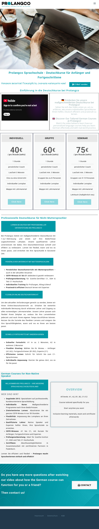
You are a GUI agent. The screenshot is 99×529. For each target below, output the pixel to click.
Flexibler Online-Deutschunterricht (21, 295)
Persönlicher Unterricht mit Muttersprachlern (27, 262)
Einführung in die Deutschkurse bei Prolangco (49, 90)
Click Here (16, 202)
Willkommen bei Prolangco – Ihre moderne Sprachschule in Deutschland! (24, 385)
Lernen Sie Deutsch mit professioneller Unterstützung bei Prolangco (28, 226)
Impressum (39, 516)
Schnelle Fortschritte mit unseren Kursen (24, 334)
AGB (63, 516)
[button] (79, 84)
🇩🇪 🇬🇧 (74, 114)
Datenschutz (52, 516)
